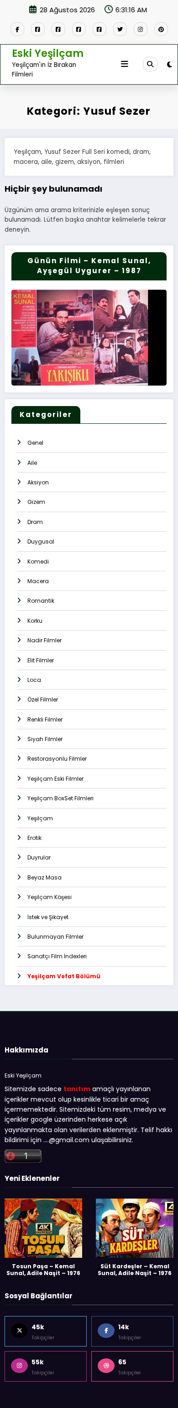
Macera (38, 581)
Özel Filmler (42, 699)
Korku (34, 621)
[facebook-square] (38, 29)
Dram (35, 522)
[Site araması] (150, 64)
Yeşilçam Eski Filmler (55, 779)
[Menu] (124, 64)
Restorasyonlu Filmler (57, 758)
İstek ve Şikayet (47, 917)
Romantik (40, 601)
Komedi (38, 561)
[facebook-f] (17, 29)
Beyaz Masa (44, 877)
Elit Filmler (40, 660)
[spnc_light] (169, 64)
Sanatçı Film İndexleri (57, 956)
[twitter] (120, 29)
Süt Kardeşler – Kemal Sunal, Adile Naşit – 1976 (135, 1269)
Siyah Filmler (45, 739)
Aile (32, 463)
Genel (35, 443)
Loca (34, 680)
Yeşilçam (40, 818)
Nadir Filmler (44, 640)
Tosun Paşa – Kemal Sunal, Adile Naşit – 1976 (43, 1269)
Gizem (36, 502)
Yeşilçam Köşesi (49, 897)
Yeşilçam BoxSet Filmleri (60, 798)
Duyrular (39, 857)
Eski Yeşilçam (48, 53)
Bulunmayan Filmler (55, 936)
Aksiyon (38, 482)
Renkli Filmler (45, 719)
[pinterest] (161, 29)
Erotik (34, 838)
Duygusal (40, 541)
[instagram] (140, 29)
